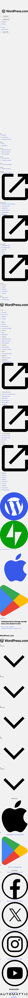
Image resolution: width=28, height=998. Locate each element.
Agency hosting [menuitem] (6, 152)
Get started (4, 618)
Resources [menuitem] (6, 19)
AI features (5, 481)
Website (4, 324)
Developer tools (6, 435)
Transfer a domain (6, 349)
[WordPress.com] (14, 307)
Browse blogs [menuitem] (5, 299)
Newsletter (5, 334)
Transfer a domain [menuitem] (6, 160)
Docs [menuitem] (3, 251)
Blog (3, 332)
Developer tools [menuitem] (6, 245)
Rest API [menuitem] (4, 249)
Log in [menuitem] (3, 27)
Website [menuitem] (4, 135)
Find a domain (5, 347)
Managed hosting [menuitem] (6, 149)
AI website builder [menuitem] (6, 139)
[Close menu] (6, 310)
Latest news (5, 487)
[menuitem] (15, 13)
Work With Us (14, 997)
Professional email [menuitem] (7, 164)
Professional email (7, 353)
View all (4, 483)
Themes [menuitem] (4, 285)
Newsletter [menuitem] (5, 145)
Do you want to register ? (11, 627)
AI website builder (6, 328)
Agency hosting (6, 341)
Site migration (5, 343)
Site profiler (5, 402)
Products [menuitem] (5, 16)
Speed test (5, 398)
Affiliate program (6, 357)
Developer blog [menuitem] (6, 247)
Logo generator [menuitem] (6, 206)
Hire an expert (5, 400)
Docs (3, 442)
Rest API (4, 440)
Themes (4, 475)
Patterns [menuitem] (4, 289)
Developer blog (6, 438)
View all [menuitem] (4, 293)
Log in (1, 618)
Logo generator (6, 396)
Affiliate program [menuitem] (6, 168)
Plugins (4, 477)
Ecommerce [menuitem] (5, 137)
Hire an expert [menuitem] (5, 210)
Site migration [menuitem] (5, 154)
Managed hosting (6, 339)
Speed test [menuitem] (5, 208)
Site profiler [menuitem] (5, 212)
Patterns (4, 479)
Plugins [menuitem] (4, 287)
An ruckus (14, 994)
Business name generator (8, 394)
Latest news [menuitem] (5, 297)
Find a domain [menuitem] (5, 158)
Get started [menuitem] (5, 29)
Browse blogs (5, 490)
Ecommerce (5, 326)
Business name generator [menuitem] (8, 204)
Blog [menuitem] (3, 143)
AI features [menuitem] (5, 291)
